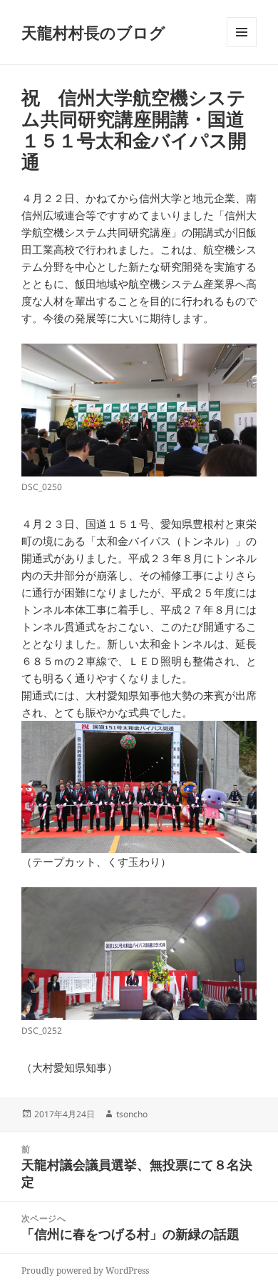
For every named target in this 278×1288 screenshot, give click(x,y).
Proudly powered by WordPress (85, 1270)
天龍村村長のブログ (93, 32)
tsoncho (132, 1114)
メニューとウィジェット (241, 46)
